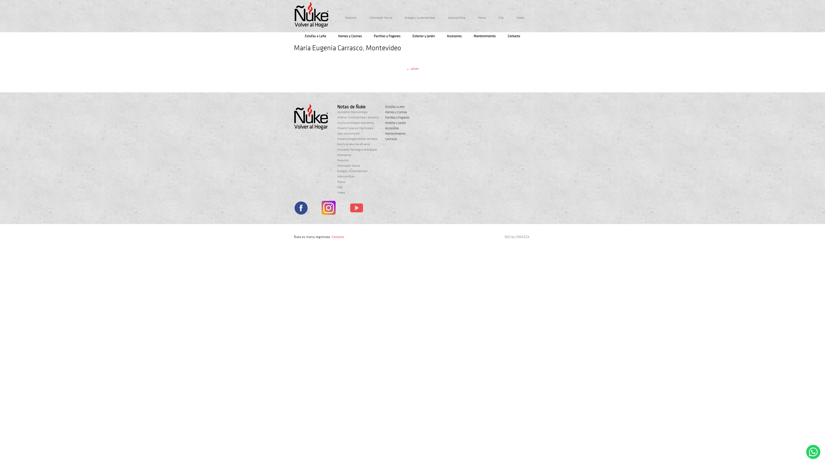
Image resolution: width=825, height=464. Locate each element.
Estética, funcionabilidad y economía (358, 117)
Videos (520, 17)
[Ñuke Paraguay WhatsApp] (813, 458)
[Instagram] (329, 209)
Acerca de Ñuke (456, 17)
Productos (351, 17)
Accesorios (454, 36)
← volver (412, 69)
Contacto (514, 36)
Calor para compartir (348, 133)
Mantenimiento (485, 36)
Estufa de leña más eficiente (353, 144)
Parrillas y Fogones (387, 36)
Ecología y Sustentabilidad (420, 17)
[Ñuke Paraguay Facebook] (301, 209)
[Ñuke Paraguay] (311, 15)
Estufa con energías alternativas (355, 122)
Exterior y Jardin (423, 36)
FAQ (501, 17)
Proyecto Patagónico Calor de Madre (357, 138)
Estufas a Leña (315, 36)
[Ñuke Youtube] (356, 208)
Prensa (482, 17)
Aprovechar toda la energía (352, 112)
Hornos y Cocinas (350, 36)
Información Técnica (381, 17)
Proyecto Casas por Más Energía (355, 128)
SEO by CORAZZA (517, 237)
